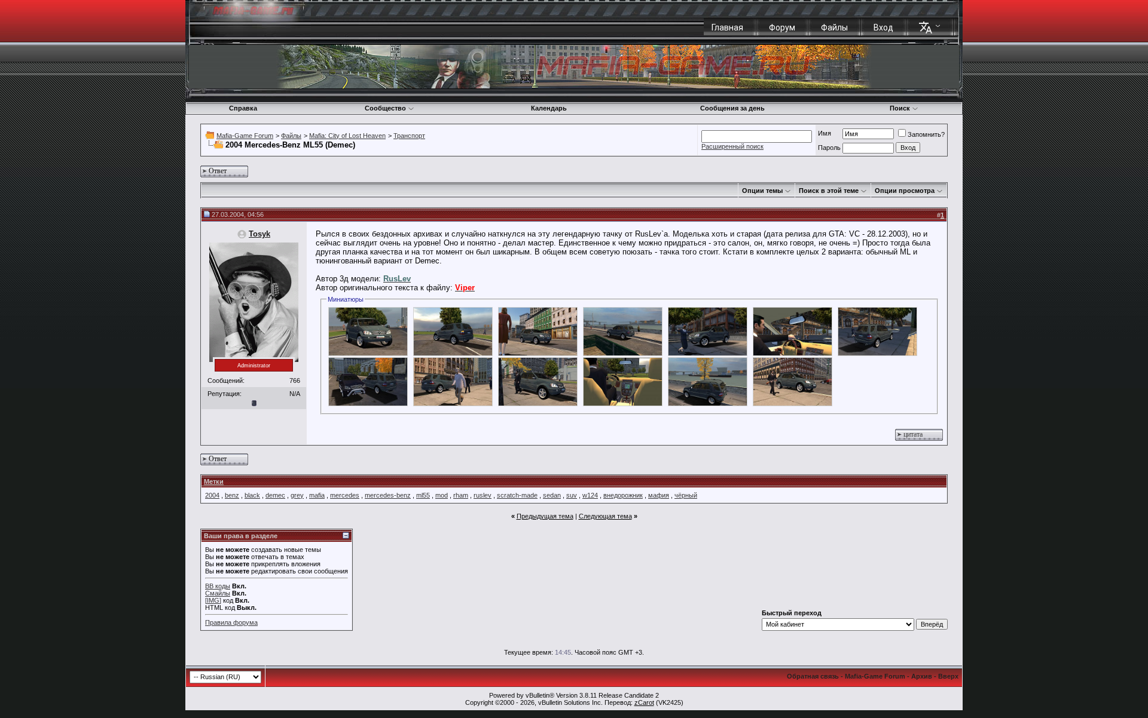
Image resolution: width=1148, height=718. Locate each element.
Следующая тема (605, 516)
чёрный (685, 495)
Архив (921, 676)
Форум (782, 27)
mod (441, 495)
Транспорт (409, 135)
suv (571, 495)
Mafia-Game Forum (244, 135)
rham (460, 495)
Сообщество (385, 108)
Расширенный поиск (732, 146)
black (252, 495)
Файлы (834, 27)
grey (297, 495)
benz (232, 495)
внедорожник (623, 495)
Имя (824, 133)
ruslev (482, 495)
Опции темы (762, 190)
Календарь (549, 108)
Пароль (829, 147)
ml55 (423, 495)
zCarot (644, 702)
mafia (317, 495)
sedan (552, 495)
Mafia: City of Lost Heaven (347, 135)
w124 (590, 495)
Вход (883, 27)
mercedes (344, 495)
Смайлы (217, 593)
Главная (727, 27)
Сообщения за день (732, 108)
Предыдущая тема (545, 516)
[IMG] (213, 600)
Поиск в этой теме (829, 190)
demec (275, 495)
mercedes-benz (388, 495)
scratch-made (517, 495)
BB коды (217, 586)
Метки (214, 481)
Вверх (948, 676)
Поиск (900, 108)
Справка (243, 108)
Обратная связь (813, 676)
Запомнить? (926, 134)
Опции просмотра (905, 190)
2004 (212, 495)
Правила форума (231, 622)
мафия (658, 495)
